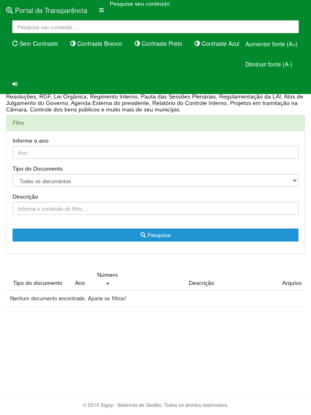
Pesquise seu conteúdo (140, 3)
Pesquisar (158, 235)
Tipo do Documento (38, 168)
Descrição (25, 196)
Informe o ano (31, 140)
